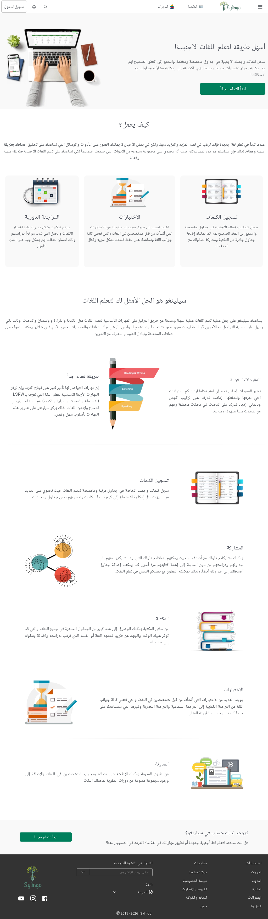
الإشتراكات (254, 897)
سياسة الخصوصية (195, 880)
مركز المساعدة (198, 872)
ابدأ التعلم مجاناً (233, 88)
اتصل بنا (256, 906)
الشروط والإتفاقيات (194, 889)
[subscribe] (83, 872)
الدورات (256, 872)
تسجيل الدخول (14, 6)
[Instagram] (33, 899)
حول (203, 906)
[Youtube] (21, 899)
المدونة (256, 880)
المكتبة (256, 889)
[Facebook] (45, 899)
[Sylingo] (230, 6)
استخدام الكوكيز (196, 897)
